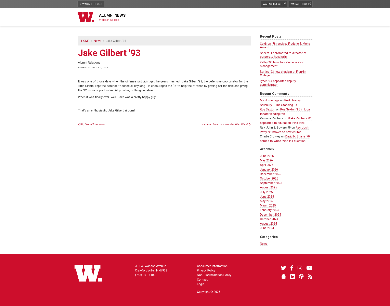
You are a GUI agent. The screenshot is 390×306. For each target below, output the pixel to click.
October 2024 (269, 219)
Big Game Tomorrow (92, 124)
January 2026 (269, 169)
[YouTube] (309, 268)
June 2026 (267, 156)
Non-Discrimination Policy (214, 275)
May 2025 (266, 201)
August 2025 (268, 187)
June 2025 (267, 196)
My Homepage (269, 100)
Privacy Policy (206, 270)
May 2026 (266, 160)
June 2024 (267, 228)
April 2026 (266, 165)
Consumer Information (212, 266)
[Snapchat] (283, 277)
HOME (85, 41)
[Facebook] (292, 268)
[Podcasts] (301, 277)
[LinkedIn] (292, 277)
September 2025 (271, 183)
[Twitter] (283, 268)
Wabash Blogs (92, 3)
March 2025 (268, 205)
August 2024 (268, 223)
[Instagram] (300, 268)
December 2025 (270, 174)
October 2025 (269, 178)
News (97, 41)
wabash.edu (298, 3)
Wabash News (272, 3)
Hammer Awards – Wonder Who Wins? (225, 124)
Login (200, 284)
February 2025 (269, 210)
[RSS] (310, 277)
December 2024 (270, 214)
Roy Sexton (267, 109)
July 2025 (266, 192)
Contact (202, 279)
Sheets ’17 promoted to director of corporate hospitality (283, 54)
